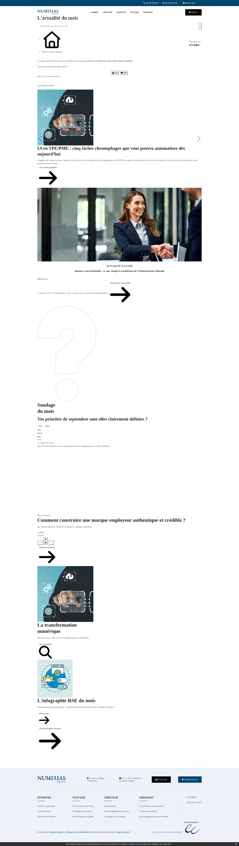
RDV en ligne (162, 780)
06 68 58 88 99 (152, 3)
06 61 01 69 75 (171, 3)
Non (47, 426)
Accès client (191, 3)
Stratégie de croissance (115, 816)
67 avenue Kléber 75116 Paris (96, 779)
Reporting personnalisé (82, 816)
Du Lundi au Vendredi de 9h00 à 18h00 (130, 779)
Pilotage (134, 12)
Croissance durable (148, 811)
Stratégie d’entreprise (82, 811)
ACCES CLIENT (195, 802)
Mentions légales (56, 832)
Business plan (110, 806)
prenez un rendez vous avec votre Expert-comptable (110, 61)
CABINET (192, 797)
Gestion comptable (46, 806)
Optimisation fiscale (46, 816)
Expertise (121, 12)
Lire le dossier (45, 644)
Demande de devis (190, 780)
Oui (40, 426)
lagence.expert (122, 832)
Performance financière (83, 806)
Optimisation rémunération (151, 806)
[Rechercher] (200, 26)
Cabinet (94, 12)
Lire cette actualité (48, 167)
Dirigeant (148, 12)
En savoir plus (165, 844)
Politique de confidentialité (77, 832)
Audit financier (44, 811)
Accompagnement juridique (116, 811)
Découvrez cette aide (120, 283)
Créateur (107, 12)
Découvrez (44, 713)
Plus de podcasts (47, 547)
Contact (194, 12)
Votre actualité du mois (50, 728)
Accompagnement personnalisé (153, 816)
